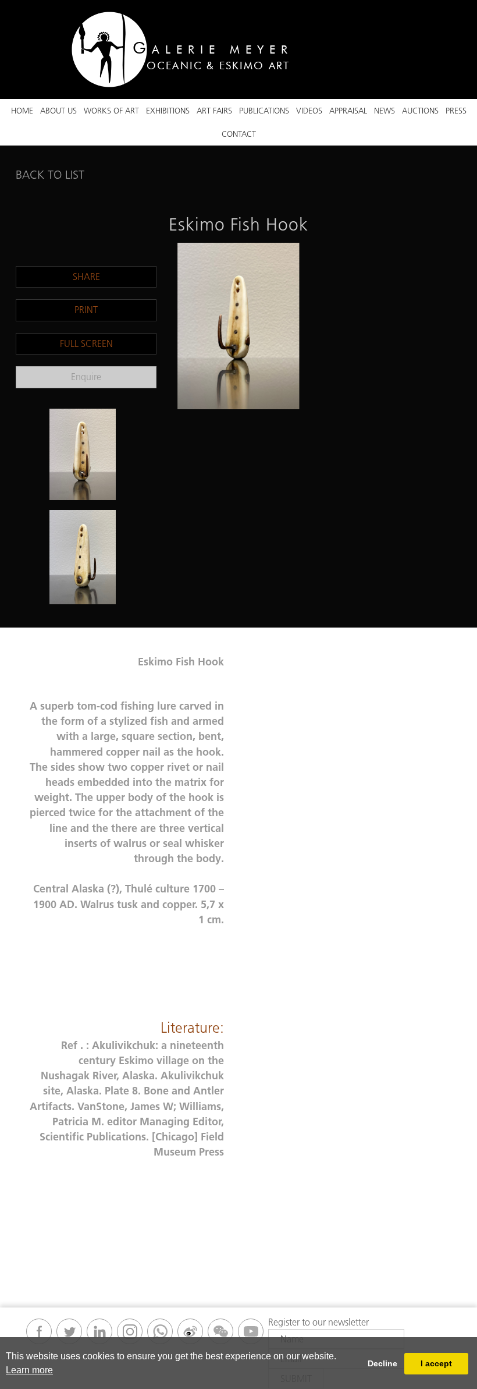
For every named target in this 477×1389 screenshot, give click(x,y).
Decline (382, 1363)
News (384, 110)
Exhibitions (168, 110)
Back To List (50, 175)
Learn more (29, 1370)
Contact (239, 134)
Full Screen (86, 343)
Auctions (420, 110)
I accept (436, 1363)
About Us (58, 110)
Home (22, 110)
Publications (264, 110)
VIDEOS (309, 110)
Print (86, 310)
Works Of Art (111, 110)
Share (86, 276)
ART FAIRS (214, 110)
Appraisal (348, 110)
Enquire (86, 376)
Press (456, 110)
